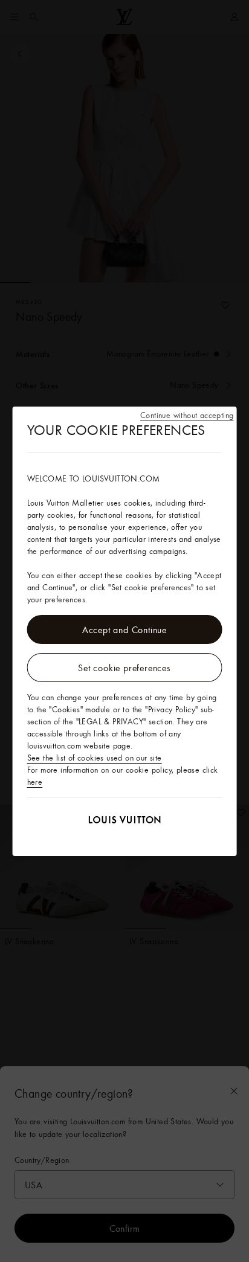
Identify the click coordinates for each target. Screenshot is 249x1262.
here (35, 781)
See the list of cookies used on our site (94, 757)
